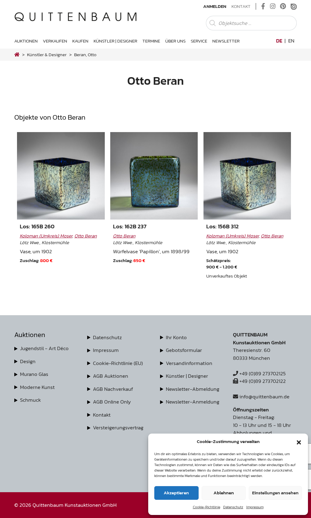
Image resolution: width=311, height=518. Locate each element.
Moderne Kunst (37, 387)
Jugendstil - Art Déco (44, 348)
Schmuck (30, 400)
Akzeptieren (176, 492)
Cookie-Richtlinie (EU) (118, 363)
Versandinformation (189, 363)
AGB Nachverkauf (113, 389)
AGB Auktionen (110, 376)
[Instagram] (272, 6)
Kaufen (80, 40)
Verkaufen (55, 40)
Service (199, 40)
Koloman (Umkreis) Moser (46, 235)
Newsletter (226, 40)
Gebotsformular (184, 350)
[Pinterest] (283, 6)
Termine (151, 40)
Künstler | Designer (115, 40)
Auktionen (26, 40)
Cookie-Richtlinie (206, 507)
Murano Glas (34, 374)
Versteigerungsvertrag (118, 427)
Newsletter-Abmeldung (192, 389)
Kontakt (241, 6)
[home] (16, 54)
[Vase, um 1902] (60, 176)
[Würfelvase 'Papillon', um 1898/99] (154, 176)
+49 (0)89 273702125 (262, 373)
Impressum (255, 507)
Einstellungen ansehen (275, 492)
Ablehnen (224, 492)
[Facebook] (263, 6)
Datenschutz (233, 507)
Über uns (175, 40)
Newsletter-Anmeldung (192, 402)
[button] (299, 441)
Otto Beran (85, 235)
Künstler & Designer (47, 54)
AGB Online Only (112, 402)
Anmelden (214, 6)
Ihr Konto (176, 337)
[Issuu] (294, 6)
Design (28, 361)
